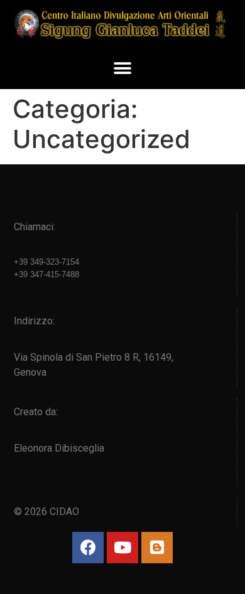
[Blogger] (157, 547)
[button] (123, 69)
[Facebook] (88, 547)
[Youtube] (122, 547)
